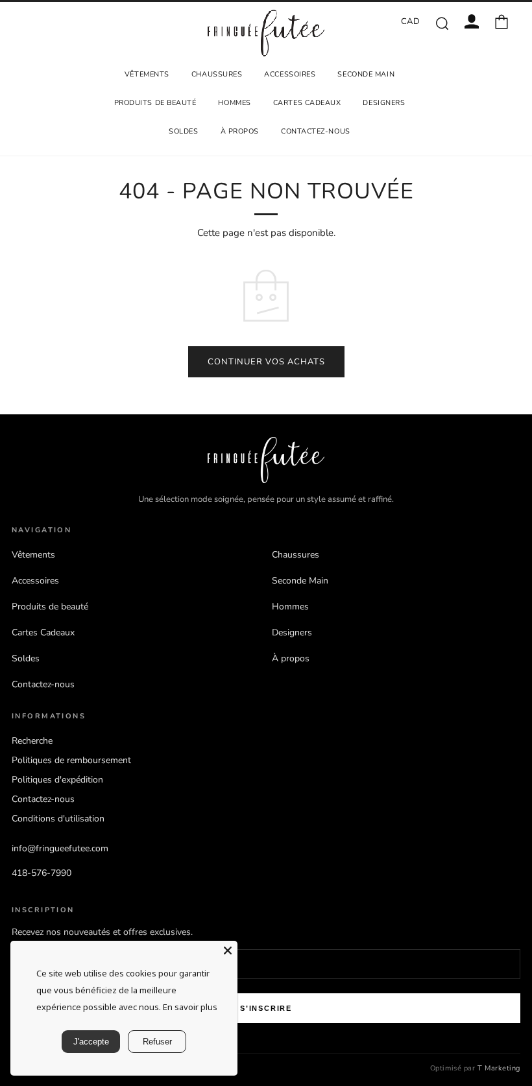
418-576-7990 (41, 873)
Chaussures (217, 74)
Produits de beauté (155, 103)
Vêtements (147, 74)
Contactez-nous (315, 131)
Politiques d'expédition (57, 779)
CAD (410, 21)
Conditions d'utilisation (58, 818)
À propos (240, 131)
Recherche (32, 741)
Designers (384, 103)
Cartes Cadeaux (307, 103)
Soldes (183, 131)
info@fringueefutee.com (60, 848)
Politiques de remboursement (71, 760)
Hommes (234, 103)
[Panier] (501, 21)
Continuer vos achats (266, 362)
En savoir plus (190, 1007)
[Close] (227, 950)
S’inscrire (266, 1008)
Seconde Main (365, 74)
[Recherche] (442, 22)
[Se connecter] (472, 21)
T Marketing (499, 1068)
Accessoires (289, 74)
